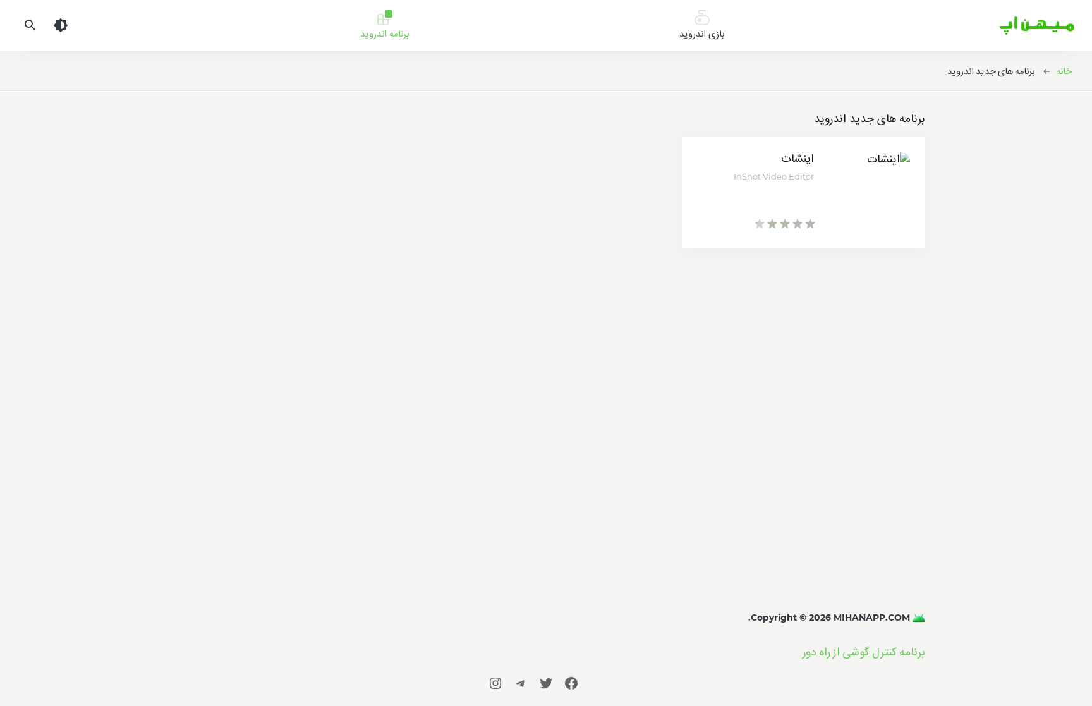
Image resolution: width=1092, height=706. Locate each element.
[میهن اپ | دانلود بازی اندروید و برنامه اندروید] (917, 617)
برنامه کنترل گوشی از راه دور (864, 652)
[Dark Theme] (61, 25)
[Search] (30, 25)
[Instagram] (495, 683)
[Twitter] (546, 683)
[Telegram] (520, 683)
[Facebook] (571, 683)
